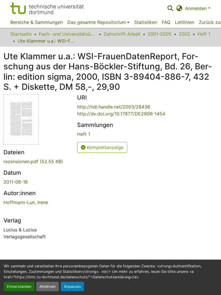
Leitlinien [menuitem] (184, 22)
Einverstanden (19, 286)
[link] (36, 161)
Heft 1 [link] (203, 34)
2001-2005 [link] (160, 34)
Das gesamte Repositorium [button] (96, 22)
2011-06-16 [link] (15, 182)
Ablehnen (47, 286)
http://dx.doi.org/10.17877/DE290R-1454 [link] (121, 114)
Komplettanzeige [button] (104, 147)
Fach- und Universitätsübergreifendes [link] (67, 34)
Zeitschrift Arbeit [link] (122, 34)
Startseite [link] (21, 34)
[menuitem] (98, 22)
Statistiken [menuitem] (145, 22)
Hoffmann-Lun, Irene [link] (25, 202)
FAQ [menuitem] (166, 22)
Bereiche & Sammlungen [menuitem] (36, 22)
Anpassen (72, 286)
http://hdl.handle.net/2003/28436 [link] (113, 107)
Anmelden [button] (196, 8)
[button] (47, 8)
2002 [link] (184, 34)
